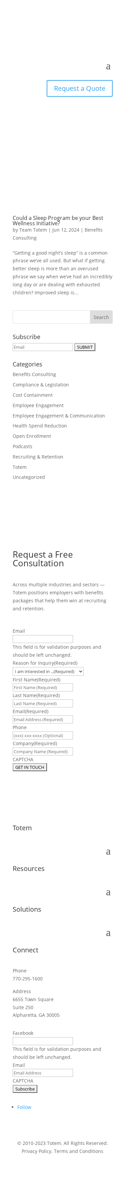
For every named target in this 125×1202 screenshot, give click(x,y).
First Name (36, 679)
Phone (20, 727)
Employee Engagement (38, 405)
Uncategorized (29, 477)
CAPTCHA (23, 759)
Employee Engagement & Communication (59, 415)
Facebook (23, 1033)
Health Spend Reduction (40, 425)
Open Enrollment (32, 436)
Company (35, 743)
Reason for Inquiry (45, 663)
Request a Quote (79, 88)
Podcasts (22, 446)
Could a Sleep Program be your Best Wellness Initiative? (58, 220)
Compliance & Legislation (41, 384)
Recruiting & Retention (38, 457)
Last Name (36, 695)
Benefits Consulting (34, 374)
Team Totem (33, 230)
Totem (20, 467)
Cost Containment (33, 395)
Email (19, 631)
